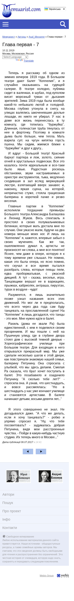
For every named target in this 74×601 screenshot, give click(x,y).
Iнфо (6, 519)
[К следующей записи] (41, 451)
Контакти (9, 528)
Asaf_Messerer (37, 36)
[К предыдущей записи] (28, 451)
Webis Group (47, 575)
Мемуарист (8, 36)
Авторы (22, 36)
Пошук (7, 503)
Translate (29, 60)
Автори (8, 494)
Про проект (11, 511)
